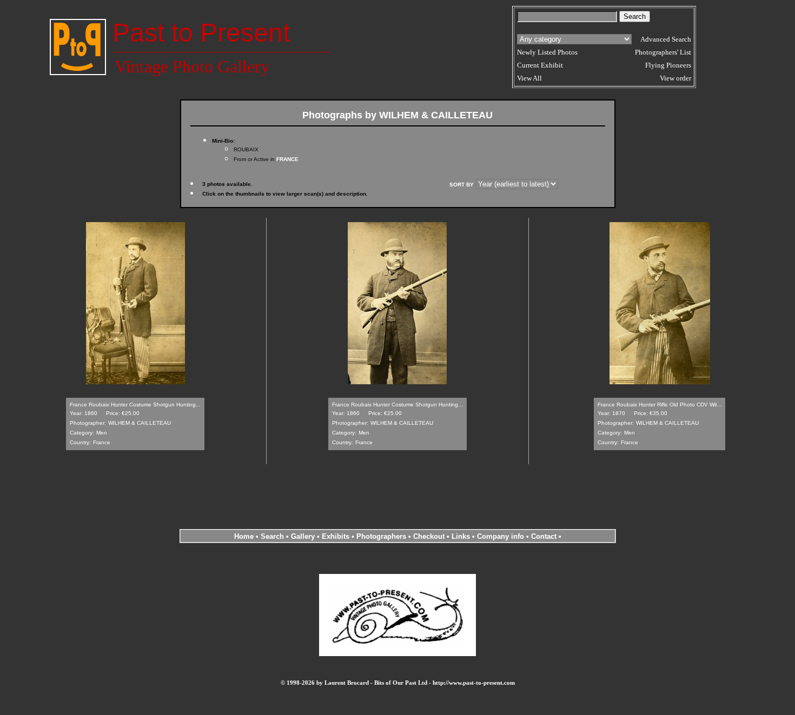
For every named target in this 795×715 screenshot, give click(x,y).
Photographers (381, 536)
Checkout (429, 536)
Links (461, 536)
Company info (501, 536)
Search (272, 536)
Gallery (303, 536)
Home (244, 536)
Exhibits (335, 536)
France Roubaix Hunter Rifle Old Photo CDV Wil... (659, 404)
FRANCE (287, 159)
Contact (543, 536)
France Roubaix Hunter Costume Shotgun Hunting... (135, 404)
